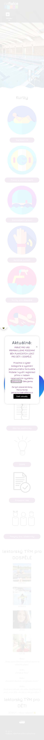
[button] (37, 347)
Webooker (16, 381)
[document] (22, 370)
